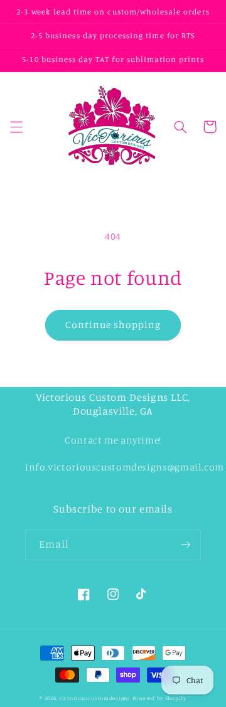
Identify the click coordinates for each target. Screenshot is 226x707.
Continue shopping (113, 325)
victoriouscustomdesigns (95, 697)
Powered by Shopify (159, 697)
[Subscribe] (185, 544)
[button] (16, 126)
